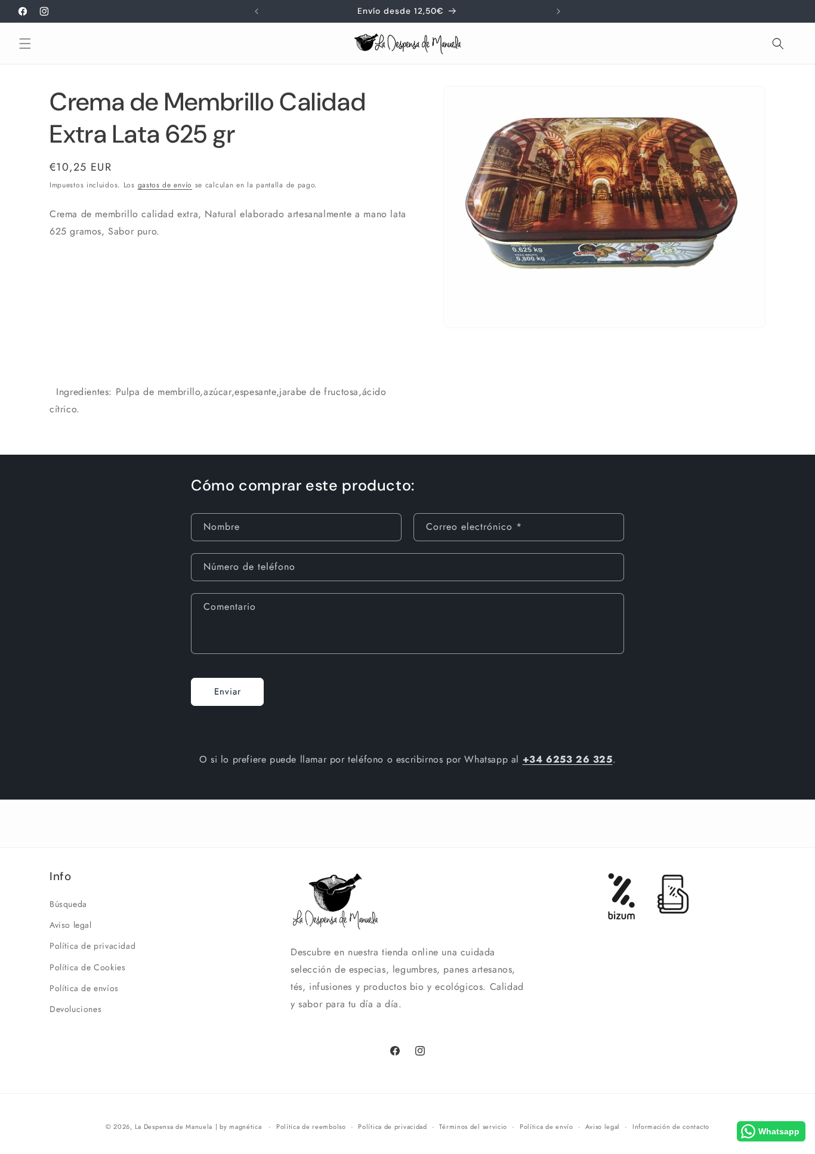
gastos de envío (165, 185)
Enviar (227, 691)
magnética (245, 1126)
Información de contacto (670, 1126)
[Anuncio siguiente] (558, 11)
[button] (25, 43)
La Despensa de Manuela (173, 1126)
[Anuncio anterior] (256, 11)
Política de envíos (84, 988)
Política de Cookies (87, 967)
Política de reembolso (311, 1126)
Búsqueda (68, 904)
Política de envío (546, 1126)
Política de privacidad (92, 946)
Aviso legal (71, 925)
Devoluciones (75, 1009)
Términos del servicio (473, 1126)
